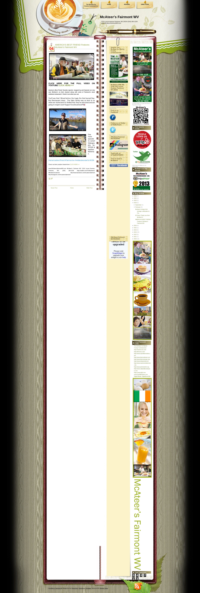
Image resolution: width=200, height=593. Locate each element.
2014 (135, 230)
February (138, 207)
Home (72, 188)
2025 (135, 198)
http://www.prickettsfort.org (141, 367)
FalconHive (75, 588)
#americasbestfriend (56, 160)
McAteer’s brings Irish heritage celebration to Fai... (142, 211)
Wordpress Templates (85, 588)
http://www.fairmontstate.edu (142, 359)
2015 (135, 227)
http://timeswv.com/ (139, 351)
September (138, 205)
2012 (135, 234)
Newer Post (54, 188)
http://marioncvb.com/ (140, 349)
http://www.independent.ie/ (141, 361)
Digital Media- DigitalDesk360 (142, 376)
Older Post (89, 188)
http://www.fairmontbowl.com (142, 357)
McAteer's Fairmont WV (119, 17)
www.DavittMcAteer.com (141, 374)
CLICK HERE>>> (66, 85)
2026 (135, 196)
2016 (135, 225)
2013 (135, 232)
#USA (92, 160)
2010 (135, 239)
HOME (109, 4)
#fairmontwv (70, 160)
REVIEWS (127, 4)
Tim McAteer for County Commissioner (91, 5)
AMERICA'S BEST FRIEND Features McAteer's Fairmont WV (72, 46)
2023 (135, 200)
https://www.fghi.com (140, 372)
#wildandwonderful (82, 160)
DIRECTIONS (145, 4)
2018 (135, 202)
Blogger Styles (104, 588)
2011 (135, 236)
